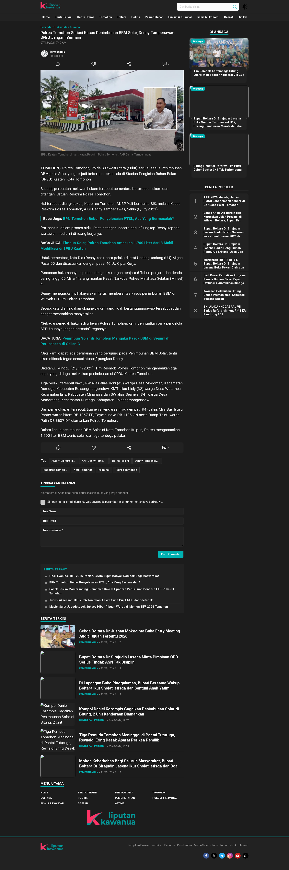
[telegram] (222, 856)
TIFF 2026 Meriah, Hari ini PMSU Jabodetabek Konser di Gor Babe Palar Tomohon (224, 201)
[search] (235, 7)
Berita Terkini (120, 460)
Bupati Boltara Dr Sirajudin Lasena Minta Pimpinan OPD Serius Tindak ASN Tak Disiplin (128, 660)
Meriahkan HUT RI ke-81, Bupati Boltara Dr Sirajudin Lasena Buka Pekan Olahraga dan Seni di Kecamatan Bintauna (223, 267)
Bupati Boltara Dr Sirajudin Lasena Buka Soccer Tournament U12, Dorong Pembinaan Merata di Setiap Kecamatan (218, 124)
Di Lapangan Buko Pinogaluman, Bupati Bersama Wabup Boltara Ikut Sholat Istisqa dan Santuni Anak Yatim (129, 685)
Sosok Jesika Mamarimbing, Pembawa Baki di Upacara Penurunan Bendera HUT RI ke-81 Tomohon (111, 591)
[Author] (44, 54)
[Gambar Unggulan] (112, 110)
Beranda (46, 27)
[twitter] (214, 856)
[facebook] (206, 856)
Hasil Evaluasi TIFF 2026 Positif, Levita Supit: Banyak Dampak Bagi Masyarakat (104, 576)
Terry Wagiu (57, 51)
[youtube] (238, 856)
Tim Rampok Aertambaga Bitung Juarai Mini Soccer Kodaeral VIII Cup (218, 73)
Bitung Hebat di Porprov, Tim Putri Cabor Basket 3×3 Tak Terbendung (217, 168)
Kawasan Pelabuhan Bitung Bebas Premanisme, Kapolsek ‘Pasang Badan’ (224, 295)
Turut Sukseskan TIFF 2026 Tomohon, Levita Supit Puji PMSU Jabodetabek (101, 600)
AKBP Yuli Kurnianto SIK (65, 460)
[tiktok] (246, 856)
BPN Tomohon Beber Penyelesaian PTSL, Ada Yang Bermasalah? (118, 218)
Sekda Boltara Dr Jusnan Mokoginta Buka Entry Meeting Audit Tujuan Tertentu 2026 (129, 634)
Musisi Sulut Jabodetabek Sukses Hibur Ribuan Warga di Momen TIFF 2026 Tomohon (108, 606)
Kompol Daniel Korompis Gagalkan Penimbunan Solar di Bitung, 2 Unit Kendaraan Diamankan (129, 711)
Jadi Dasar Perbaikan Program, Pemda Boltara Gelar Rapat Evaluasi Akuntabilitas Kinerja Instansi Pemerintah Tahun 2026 (224, 283)
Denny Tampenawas (147, 460)
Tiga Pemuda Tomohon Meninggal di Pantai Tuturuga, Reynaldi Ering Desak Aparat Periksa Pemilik (127, 737)
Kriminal (104, 469)
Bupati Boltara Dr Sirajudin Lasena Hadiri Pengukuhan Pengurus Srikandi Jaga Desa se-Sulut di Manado (223, 249)
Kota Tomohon (83, 469)
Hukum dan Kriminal (67, 27)
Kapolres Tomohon (55, 469)
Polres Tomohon (126, 469)
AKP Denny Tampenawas (95, 460)
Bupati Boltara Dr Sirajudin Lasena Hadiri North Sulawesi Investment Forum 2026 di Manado (223, 234)
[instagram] (230, 856)
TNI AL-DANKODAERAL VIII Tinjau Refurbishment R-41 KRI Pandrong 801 (225, 310)
